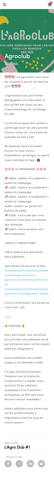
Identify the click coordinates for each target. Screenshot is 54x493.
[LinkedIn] (30, 463)
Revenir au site (14, 457)
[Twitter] (19, 463)
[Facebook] (8, 463)
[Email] (41, 463)
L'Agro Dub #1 (17, 447)
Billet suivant (11, 442)
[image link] (27, 4)
